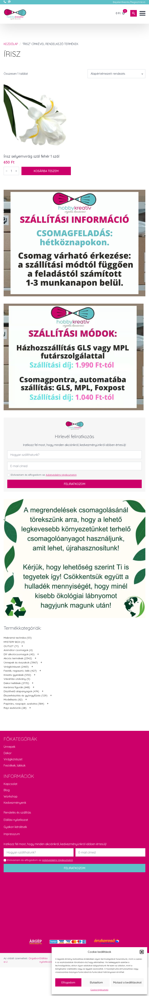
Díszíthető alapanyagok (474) (21, 691)
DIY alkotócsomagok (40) (19, 654)
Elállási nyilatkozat (16, 820)
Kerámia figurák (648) (17, 687)
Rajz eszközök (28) (15, 708)
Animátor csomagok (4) (18, 650)
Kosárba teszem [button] (46, 171)
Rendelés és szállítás (17, 812)
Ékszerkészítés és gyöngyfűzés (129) (25, 695)
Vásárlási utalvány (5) (17, 679)
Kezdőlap (11, 44)
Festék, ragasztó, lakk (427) (20, 670)
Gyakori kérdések (15, 827)
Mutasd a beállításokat (127, 982)
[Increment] (16, 171)
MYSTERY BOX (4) (14, 642)
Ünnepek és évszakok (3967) (21, 662)
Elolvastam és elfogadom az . (44, 474)
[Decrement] (7, 171)
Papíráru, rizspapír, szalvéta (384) (24, 703)
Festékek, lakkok (14, 765)
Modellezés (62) (13, 699)
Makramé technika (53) (18, 637)
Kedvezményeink (15, 802)
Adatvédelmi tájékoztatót (61, 474)
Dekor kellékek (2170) (16, 683)
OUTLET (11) (11, 646)
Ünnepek (9, 747)
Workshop (10, 796)
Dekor (8, 753)
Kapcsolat (10, 784)
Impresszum (12, 834)
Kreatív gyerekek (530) (17, 675)
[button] (142, 952)
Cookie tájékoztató (99, 989)
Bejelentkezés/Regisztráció (129, 2)
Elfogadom (68, 982)
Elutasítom (96, 982)
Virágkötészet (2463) (16, 666)
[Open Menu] (142, 13)
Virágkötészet (13, 759)
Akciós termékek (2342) (18, 658)
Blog (7, 790)
